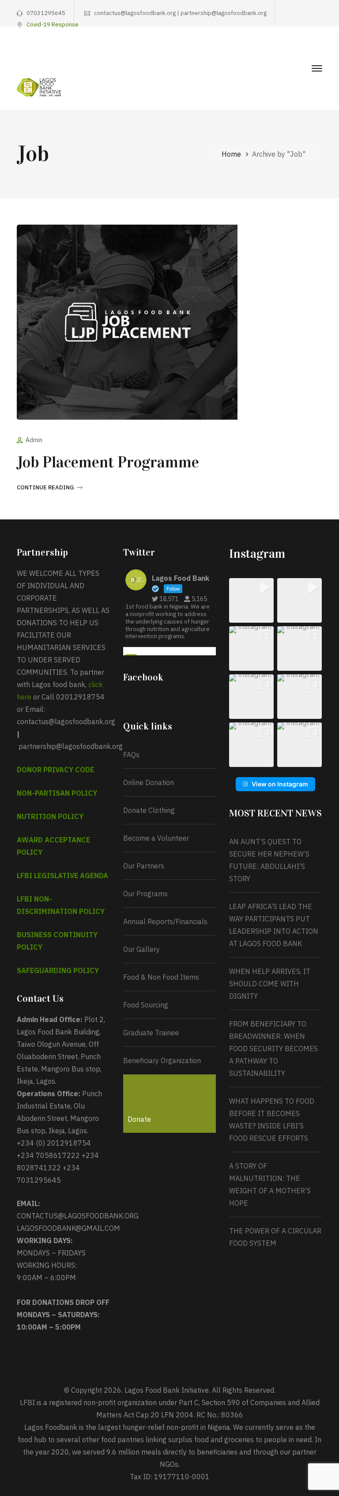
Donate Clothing (149, 810)
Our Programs (145, 893)
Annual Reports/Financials (165, 921)
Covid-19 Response (52, 24)
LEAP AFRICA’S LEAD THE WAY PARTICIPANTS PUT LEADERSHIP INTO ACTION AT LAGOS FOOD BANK (273, 925)
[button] (251, 600)
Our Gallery (141, 949)
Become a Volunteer (156, 838)
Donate (139, 1119)
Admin (34, 440)
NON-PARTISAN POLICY (57, 793)
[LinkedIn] (319, 51)
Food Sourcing (145, 1004)
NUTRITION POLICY (50, 816)
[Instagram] (292, 51)
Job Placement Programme (108, 462)
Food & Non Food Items (161, 977)
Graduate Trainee (151, 1032)
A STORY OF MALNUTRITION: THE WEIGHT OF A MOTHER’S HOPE (270, 1184)
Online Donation (148, 782)
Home (231, 154)
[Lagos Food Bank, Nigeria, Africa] (39, 86)
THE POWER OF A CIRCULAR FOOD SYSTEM (275, 1237)
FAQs (131, 754)
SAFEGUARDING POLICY (58, 970)
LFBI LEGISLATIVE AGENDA (62, 875)
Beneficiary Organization (162, 1060)
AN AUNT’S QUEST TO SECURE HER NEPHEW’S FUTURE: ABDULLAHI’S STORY (269, 860)
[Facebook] (264, 51)
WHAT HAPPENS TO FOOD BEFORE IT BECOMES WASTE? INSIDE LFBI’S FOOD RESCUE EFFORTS (271, 1120)
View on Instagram (280, 784)
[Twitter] (278, 51)
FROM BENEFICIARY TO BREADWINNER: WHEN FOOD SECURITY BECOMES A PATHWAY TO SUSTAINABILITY (273, 1048)
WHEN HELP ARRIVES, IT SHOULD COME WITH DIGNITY (269, 983)
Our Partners (143, 865)
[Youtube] (305, 51)
